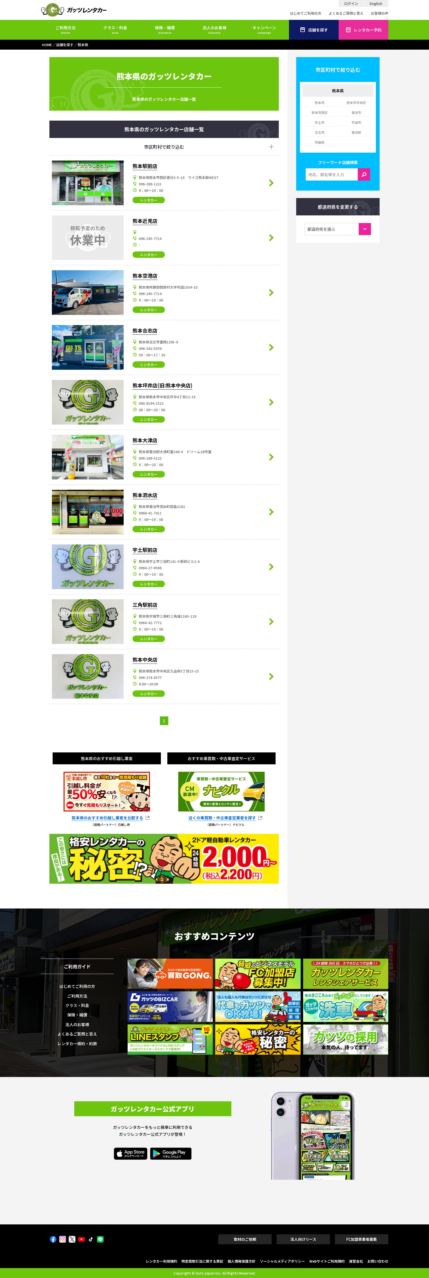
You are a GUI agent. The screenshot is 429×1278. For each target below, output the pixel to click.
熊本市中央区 (356, 102)
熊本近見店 (145, 220)
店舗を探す (318, 30)
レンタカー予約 (368, 30)
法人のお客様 (214, 29)
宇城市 (356, 122)
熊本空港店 (145, 275)
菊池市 (356, 112)
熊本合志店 (145, 330)
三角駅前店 (145, 604)
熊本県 (338, 91)
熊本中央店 (145, 659)
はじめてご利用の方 (305, 13)
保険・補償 (165, 29)
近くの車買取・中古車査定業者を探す (222, 818)
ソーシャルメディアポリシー (282, 1261)
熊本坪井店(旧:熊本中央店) (162, 385)
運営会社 (356, 1261)
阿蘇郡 (319, 142)
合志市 (319, 132)
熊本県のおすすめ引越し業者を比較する (107, 818)
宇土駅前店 (145, 549)
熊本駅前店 (145, 165)
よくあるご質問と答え (346, 13)
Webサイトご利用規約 (327, 1261)
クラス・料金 (115, 29)
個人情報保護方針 (241, 1261)
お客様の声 (379, 13)
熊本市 (319, 102)
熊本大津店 (145, 440)
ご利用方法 (65, 29)
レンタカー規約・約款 (77, 1043)
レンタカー (148, 200)
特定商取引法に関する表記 (202, 1261)
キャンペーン (264, 29)
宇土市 (319, 122)
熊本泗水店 (145, 495)
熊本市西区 (320, 112)
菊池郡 (356, 132)
